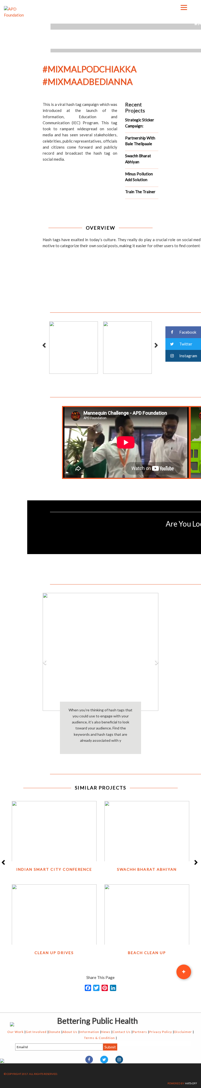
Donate (54, 1032)
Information (89, 1032)
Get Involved (36, 1032)
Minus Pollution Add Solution (139, 176)
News (105, 1032)
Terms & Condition (99, 1038)
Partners (140, 1032)
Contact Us (122, 1032)
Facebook (187, 332)
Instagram (187, 355)
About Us (70, 1032)
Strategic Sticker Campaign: (139, 122)
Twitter (185, 344)
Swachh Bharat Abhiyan (138, 158)
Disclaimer (183, 1032)
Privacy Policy (160, 1032)
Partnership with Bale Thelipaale (140, 141)
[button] (44, 709)
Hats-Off (191, 1083)
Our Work (15, 1032)
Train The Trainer (140, 191)
